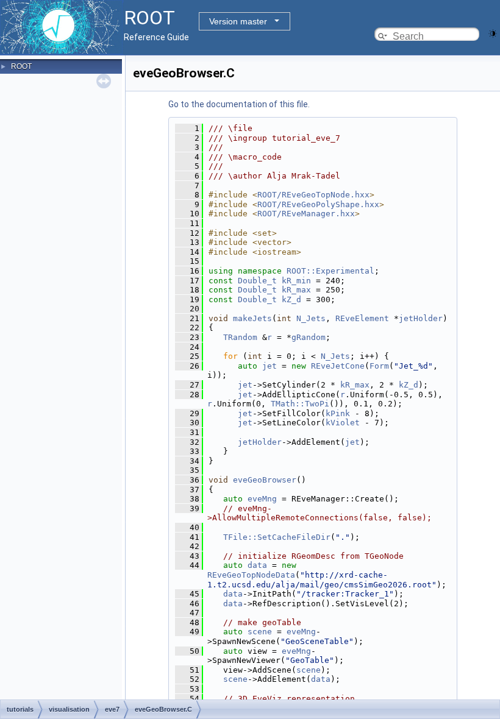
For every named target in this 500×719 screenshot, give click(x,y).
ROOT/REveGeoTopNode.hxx (313, 194)
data (257, 565)
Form (379, 365)
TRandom (240, 337)
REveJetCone (338, 365)
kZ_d (291, 299)
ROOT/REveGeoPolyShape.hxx (318, 204)
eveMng (262, 498)
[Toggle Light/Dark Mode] (492, 32)
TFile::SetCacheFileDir (276, 537)
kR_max (296, 289)
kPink (338, 413)
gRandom (308, 337)
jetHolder (421, 318)
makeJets (252, 318)
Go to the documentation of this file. (239, 104)
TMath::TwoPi (300, 403)
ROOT (21, 66)
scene (260, 631)
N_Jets (311, 318)
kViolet (343, 422)
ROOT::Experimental (330, 270)
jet (269, 365)
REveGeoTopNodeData (251, 574)
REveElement (362, 318)
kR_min (296, 280)
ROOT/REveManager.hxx (306, 213)
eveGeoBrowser (264, 479)
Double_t (257, 280)
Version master (238, 21)
